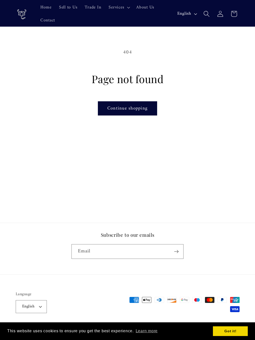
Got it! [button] (230, 331)
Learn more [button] (147, 331)
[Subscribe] (176, 251)
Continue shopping (127, 108)
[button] (118, 7)
